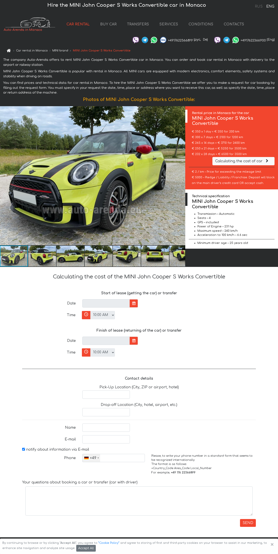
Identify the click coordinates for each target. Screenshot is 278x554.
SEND (248, 523)
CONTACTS (234, 24)
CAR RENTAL (78, 24)
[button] (42, 256)
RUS (259, 6)
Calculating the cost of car (239, 161)
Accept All (86, 548)
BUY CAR (108, 24)
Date (71, 303)
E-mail (70, 439)
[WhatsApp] (154, 39)
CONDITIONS (201, 24)
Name (70, 428)
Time (71, 315)
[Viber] (136, 39)
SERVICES (168, 24)
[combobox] (91, 458)
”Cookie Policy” (108, 542)
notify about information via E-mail (57, 449)
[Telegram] (145, 39)
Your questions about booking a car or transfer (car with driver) (79, 482)
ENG (270, 6)
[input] (106, 303)
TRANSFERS (138, 24)
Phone (70, 458)
